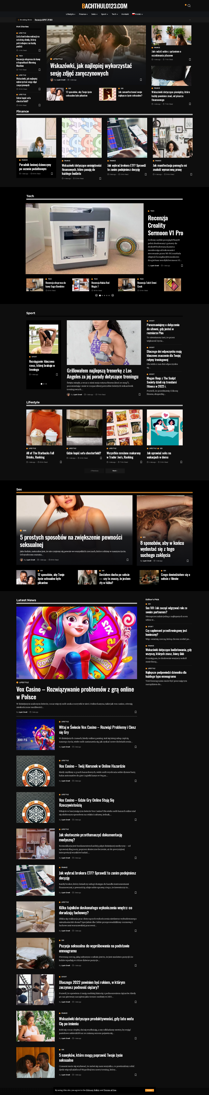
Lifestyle (22, 33)
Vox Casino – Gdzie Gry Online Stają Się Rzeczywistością (86, 802)
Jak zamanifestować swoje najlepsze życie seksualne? (130, 93)
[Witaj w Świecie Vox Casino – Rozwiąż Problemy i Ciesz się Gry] (35, 734)
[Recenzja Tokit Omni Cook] (126, 284)
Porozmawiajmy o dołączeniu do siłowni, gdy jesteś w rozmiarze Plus (163, 328)
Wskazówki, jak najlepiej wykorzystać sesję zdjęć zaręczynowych (26, 82)
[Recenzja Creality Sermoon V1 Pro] (85, 238)
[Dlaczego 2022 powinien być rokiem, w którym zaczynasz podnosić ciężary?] (35, 989)
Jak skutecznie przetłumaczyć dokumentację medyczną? (90, 837)
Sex (69, 88)
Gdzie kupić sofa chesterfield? (23, 99)
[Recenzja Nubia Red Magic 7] (80, 284)
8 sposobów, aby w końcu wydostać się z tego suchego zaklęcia (162, 548)
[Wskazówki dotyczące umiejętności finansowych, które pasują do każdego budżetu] (82, 138)
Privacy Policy (93, 1090)
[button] (190, 20)
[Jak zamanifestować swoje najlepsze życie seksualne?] (107, 94)
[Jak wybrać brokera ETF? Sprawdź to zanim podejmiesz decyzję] (127, 138)
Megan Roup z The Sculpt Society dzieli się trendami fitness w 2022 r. (161, 382)
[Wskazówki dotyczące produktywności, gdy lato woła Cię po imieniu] (35, 1026)
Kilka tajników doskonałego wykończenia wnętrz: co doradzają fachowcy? (95, 910)
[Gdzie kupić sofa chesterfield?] (85, 428)
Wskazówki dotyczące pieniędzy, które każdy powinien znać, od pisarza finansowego (171, 96)
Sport (34, 357)
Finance (157, 47)
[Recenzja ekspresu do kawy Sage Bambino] (34, 284)
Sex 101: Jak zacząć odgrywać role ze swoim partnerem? (166, 610)
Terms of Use (110, 1090)
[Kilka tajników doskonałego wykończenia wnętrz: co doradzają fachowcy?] (35, 916)
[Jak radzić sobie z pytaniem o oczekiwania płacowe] (171, 35)
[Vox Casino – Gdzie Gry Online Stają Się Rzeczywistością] (35, 807)
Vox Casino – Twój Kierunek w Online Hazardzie (92, 766)
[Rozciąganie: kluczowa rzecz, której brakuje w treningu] (43, 339)
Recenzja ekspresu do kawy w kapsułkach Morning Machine (28, 62)
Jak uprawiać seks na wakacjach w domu (159, 455)
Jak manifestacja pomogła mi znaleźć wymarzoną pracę (170, 167)
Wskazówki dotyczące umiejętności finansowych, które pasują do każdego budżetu (81, 169)
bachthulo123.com (104, 5)
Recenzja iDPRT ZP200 (43, 19)
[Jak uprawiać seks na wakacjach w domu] (165, 428)
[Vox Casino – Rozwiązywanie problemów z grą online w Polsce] (76, 643)
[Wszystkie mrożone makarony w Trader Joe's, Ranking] (125, 428)
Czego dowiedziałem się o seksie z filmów (175, 576)
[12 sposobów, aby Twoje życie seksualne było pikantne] (55, 94)
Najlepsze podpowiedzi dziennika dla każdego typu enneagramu (166, 674)
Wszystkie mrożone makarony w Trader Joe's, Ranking (123, 455)
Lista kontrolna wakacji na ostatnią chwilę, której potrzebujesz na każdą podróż (27, 41)
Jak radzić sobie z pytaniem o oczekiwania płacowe (166, 53)
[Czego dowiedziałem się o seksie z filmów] (149, 577)
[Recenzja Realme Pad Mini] (172, 284)
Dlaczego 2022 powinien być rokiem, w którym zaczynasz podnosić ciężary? (92, 984)
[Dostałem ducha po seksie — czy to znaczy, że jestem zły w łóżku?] (87, 577)
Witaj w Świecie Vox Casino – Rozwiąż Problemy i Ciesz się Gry (97, 729)
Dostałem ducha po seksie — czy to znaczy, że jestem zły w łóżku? (114, 578)
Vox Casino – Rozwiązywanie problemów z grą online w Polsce (75, 692)
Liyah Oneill (61, 80)
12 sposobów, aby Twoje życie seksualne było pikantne (79, 93)
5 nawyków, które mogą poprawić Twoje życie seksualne (91, 1057)
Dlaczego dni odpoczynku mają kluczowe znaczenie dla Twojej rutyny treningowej (164, 355)
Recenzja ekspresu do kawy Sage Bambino (55, 284)
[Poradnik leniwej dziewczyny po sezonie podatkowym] (36, 138)
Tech (21, 56)
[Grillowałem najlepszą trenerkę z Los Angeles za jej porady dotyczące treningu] (104, 342)
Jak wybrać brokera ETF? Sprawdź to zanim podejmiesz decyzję (126, 167)
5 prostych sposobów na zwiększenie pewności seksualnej (71, 540)
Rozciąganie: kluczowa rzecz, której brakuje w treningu (42, 365)
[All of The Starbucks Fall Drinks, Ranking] (44, 428)
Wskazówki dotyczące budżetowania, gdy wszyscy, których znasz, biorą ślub (169, 651)
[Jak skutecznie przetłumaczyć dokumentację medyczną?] (35, 844)
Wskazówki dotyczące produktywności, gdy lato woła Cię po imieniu (96, 1021)
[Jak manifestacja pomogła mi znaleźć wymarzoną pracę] (173, 138)
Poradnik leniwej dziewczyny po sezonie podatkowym (35, 166)
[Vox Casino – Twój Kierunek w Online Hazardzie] (35, 771)
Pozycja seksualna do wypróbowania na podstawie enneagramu (94, 948)
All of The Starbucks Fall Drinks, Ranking (40, 455)
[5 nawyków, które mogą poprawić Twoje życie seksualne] (35, 1062)
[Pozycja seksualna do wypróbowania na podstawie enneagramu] (35, 953)
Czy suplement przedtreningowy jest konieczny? (166, 632)
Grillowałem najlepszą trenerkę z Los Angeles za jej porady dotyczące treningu (102, 373)
